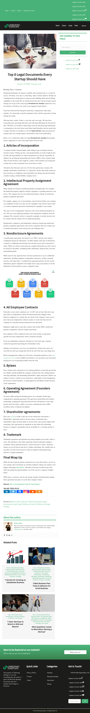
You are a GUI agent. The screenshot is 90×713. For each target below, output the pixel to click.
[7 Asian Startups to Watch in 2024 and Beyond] (15, 603)
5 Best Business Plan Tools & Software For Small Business (42, 585)
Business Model (27, 501)
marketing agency (18, 529)
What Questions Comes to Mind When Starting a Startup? (41, 629)
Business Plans (20, 569)
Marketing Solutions (11, 574)
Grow (64, 25)
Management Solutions (18, 573)
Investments (8, 504)
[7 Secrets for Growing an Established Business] (15, 556)
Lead (70, 25)
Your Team (45, 623)
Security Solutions (36, 504)
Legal (15, 504)
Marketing (41, 576)
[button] (83, 26)
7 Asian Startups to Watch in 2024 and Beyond (15, 624)
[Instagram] (26, 491)
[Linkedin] (7, 491)
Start (58, 25)
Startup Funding (19, 616)
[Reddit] (33, 491)
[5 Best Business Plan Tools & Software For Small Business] (41, 556)
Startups (47, 504)
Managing (34, 576)
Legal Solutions (23, 504)
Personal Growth (38, 621)
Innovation (44, 573)
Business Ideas (16, 501)
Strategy (6, 506)
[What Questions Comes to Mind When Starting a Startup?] (41, 603)
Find (76, 25)
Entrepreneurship (40, 501)
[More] (39, 491)
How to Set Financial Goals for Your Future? (25, 484)
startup (13, 416)
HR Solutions (35, 618)
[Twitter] (13, 491)
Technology (18, 618)
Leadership (45, 574)
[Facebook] (20, 491)
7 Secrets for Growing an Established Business (15, 581)
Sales (19, 574)
